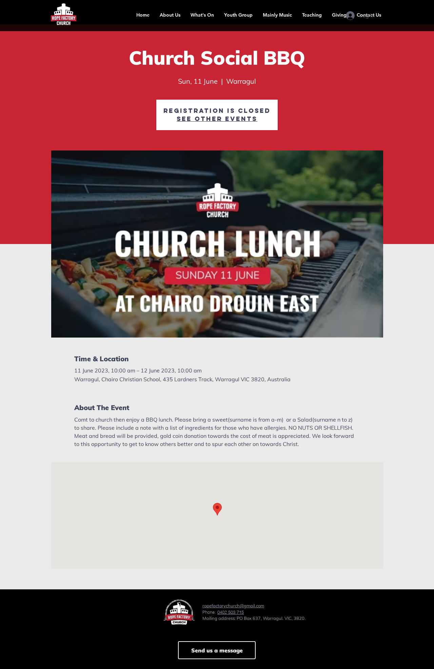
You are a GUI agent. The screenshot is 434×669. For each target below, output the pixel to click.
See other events (217, 119)
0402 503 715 (230, 612)
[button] (170, 14)
